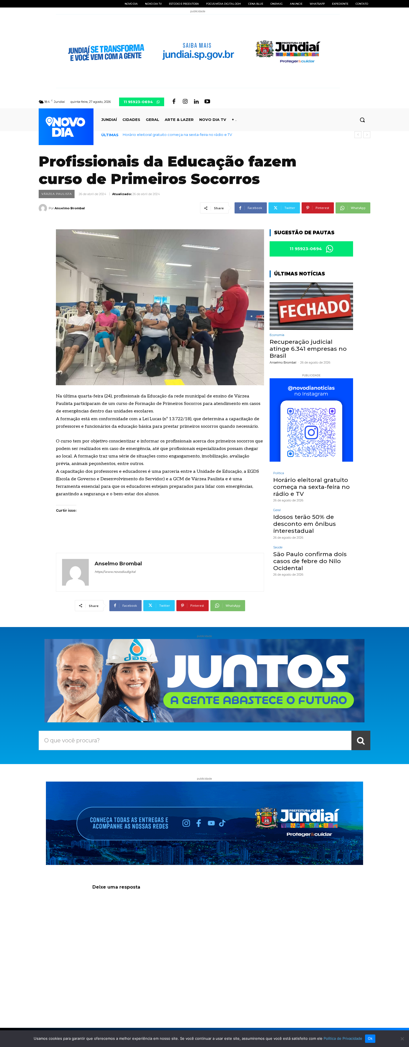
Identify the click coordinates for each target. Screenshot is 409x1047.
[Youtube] (207, 102)
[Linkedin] (196, 102)
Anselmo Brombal (70, 208)
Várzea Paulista (56, 194)
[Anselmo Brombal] (44, 208)
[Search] (360, 740)
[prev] (357, 134)
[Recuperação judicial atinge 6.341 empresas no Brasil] (311, 306)
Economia (277, 335)
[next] (366, 134)
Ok (370, 1038)
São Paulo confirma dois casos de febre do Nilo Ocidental (310, 561)
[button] (362, 120)
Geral (277, 510)
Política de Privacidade (343, 1038)
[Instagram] (185, 102)
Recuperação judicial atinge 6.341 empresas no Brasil (308, 348)
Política (278, 473)
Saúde (277, 547)
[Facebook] (174, 102)
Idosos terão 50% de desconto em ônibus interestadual (304, 523)
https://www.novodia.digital (115, 572)
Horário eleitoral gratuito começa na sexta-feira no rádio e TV (177, 134)
